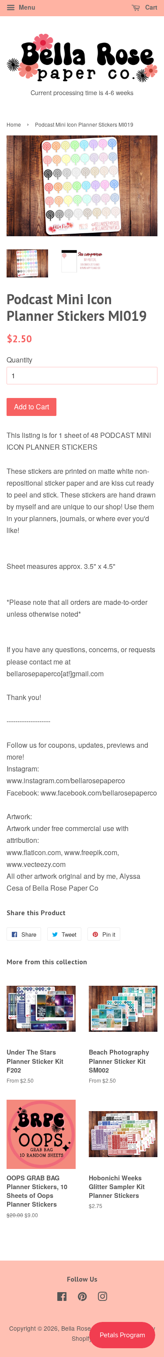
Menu (26, 7)
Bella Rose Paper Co (90, 1328)
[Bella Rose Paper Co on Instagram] (102, 1297)
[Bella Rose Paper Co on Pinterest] (82, 1297)
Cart (150, 7)
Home (14, 124)
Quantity (19, 360)
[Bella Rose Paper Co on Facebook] (62, 1297)
